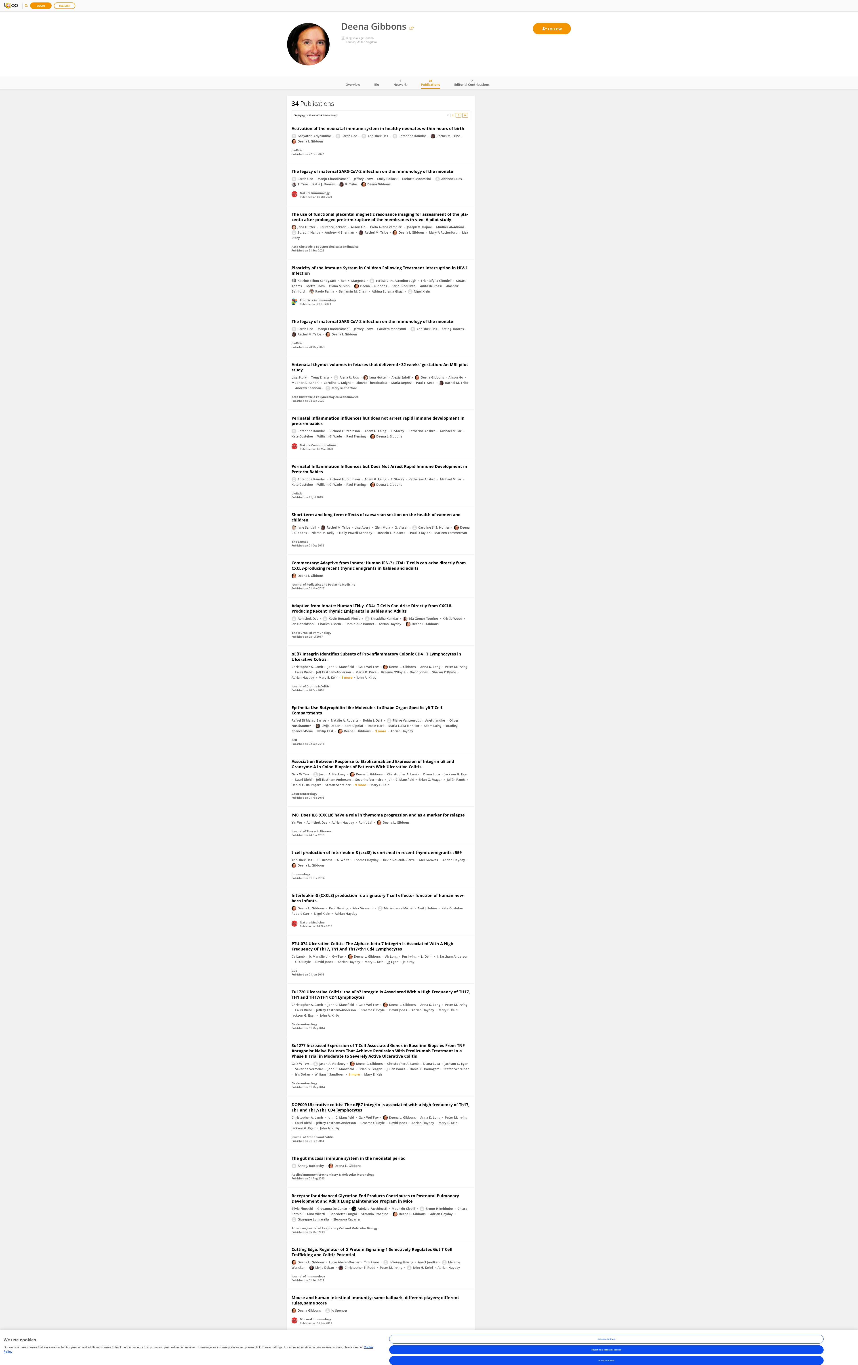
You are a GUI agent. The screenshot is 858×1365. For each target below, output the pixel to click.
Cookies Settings (606, 1339)
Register (64, 5)
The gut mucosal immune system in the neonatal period (349, 1158)
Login (41, 5)
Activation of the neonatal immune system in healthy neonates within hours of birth (378, 128)
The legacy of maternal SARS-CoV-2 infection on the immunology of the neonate (372, 171)
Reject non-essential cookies (606, 1349)
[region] (429, 1347)
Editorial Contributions (472, 83)
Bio (376, 84)
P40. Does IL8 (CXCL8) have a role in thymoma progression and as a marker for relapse (378, 815)
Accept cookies (606, 1360)
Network (400, 83)
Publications (430, 83)
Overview (353, 84)
